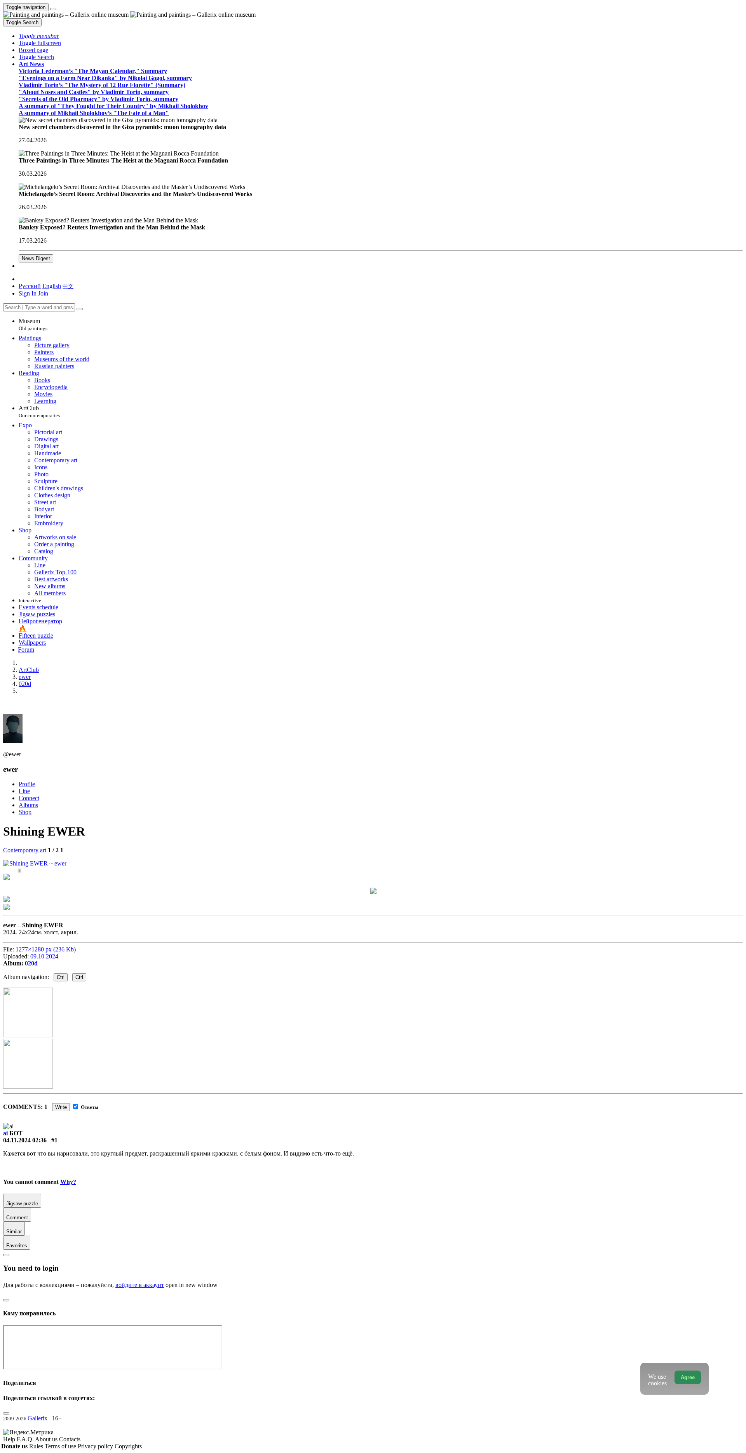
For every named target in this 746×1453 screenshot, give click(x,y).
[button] (39, 36)
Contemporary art (24, 850)
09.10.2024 (44, 956)
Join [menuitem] (43, 293)
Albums (28, 805)
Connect (29, 798)
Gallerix (37, 1418)
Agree (688, 1377)
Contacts (69, 1439)
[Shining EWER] (34, 863)
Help (10, 1439)
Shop (25, 812)
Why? (68, 1181)
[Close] (80, 309)
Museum (33, 324)
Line (24, 791)
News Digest (36, 258)
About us (47, 1439)
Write (61, 1107)
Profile (27, 784)
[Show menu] (53, 9)
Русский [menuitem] (30, 286)
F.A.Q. (26, 1439)
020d (31, 963)
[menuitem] (68, 286)
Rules (37, 1446)
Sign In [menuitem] (28, 293)
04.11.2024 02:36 (25, 1140)
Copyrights (128, 1446)
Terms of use (61, 1446)
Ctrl (60, 977)
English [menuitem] (51, 286)
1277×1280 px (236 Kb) (46, 949)
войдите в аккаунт (139, 1285)
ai (5, 1133)
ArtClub (39, 411)
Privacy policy (96, 1446)
